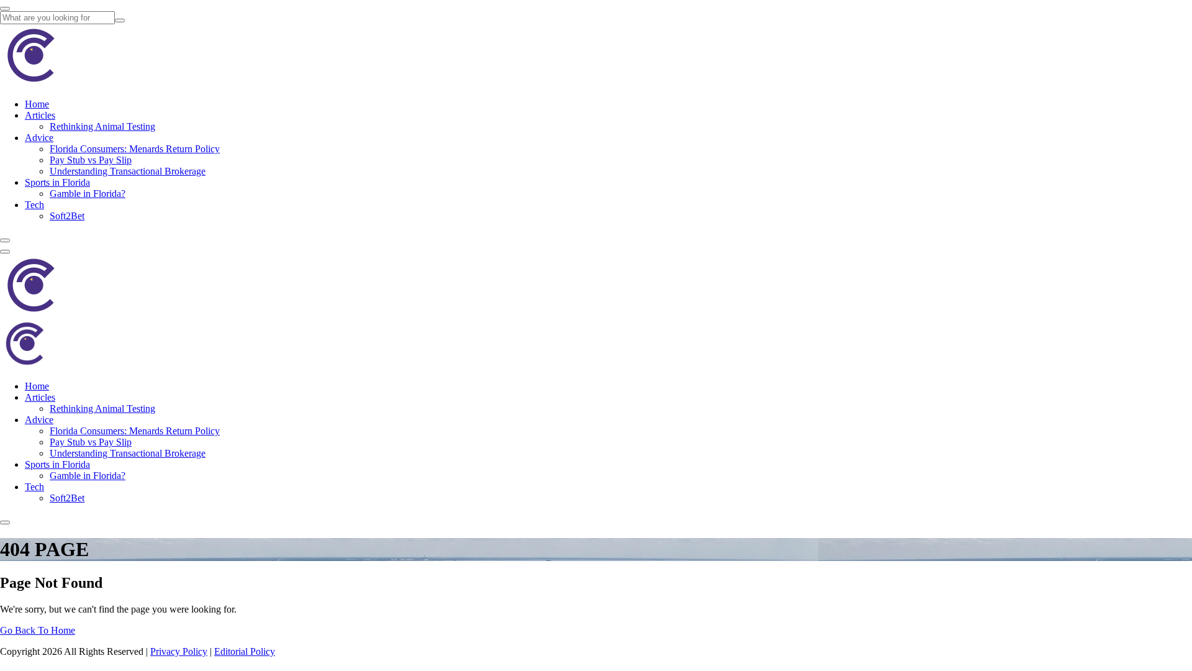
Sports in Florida (57, 182)
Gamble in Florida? (87, 193)
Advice (39, 137)
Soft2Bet (67, 216)
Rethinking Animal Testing (102, 126)
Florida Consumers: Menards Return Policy (135, 149)
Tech (34, 204)
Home (37, 104)
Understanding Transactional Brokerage (127, 171)
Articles (40, 115)
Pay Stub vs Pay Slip (91, 160)
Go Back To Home (37, 630)
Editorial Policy (244, 651)
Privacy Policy (178, 651)
